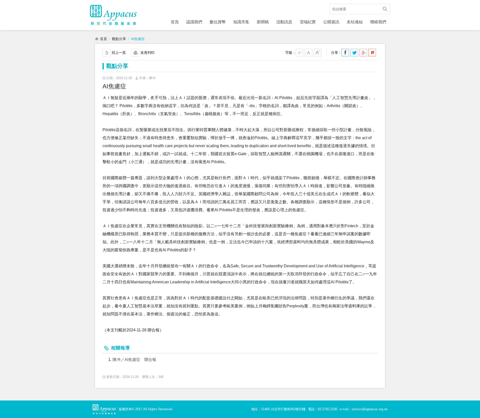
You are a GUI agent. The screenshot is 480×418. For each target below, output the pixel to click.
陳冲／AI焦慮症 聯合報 (134, 359)
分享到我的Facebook (345, 52)
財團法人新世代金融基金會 (113, 15)
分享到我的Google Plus (363, 52)
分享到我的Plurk (372, 52)
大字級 (317, 52)
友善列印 (147, 53)
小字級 (299, 52)
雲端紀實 (308, 22)
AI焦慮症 (138, 39)
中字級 (308, 52)
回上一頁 (119, 53)
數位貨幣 (218, 22)
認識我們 (194, 22)
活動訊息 (284, 22)
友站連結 (355, 22)
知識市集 (241, 22)
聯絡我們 (378, 22)
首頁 (175, 22)
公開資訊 (331, 22)
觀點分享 (119, 39)
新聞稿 (263, 22)
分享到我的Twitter (354, 52)
